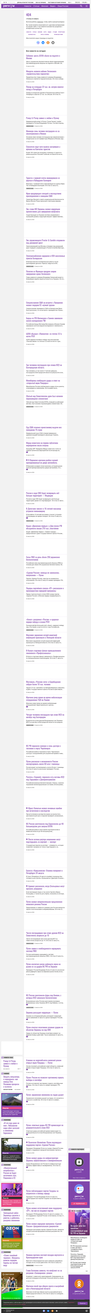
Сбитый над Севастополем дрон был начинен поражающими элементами (44, 397)
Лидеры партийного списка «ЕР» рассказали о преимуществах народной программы (45, 589)
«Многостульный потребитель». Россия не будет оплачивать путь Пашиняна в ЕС (10, 1173)
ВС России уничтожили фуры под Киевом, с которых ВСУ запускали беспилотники (43, 996)
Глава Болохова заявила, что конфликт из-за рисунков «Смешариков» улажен (44, 1271)
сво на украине (76, 1211)
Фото (45, 32)
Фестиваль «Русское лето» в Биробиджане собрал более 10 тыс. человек (43, 683)
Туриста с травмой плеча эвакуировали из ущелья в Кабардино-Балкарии (12, 1157)
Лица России (62, 6)
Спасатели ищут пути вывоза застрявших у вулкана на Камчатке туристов (12, 1112)
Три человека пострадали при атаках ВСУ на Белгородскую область (44, 366)
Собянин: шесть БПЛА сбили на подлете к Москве (43, 57)
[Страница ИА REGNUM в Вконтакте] (43, 42)
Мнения (44, 6)
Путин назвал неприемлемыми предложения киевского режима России (44, 903)
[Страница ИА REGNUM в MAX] (38, 42)
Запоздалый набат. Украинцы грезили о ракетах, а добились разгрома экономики (11, 1216)
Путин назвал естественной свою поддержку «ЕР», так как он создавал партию (44, 1209)
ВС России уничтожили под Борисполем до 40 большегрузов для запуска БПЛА (45, 825)
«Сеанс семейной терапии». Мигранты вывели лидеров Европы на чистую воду (11, 1260)
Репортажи (61, 32)
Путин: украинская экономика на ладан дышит (45, 1094)
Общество (6, 1108)
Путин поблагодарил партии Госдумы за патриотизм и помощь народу (42, 1192)
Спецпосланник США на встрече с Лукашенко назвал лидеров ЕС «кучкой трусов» (44, 304)
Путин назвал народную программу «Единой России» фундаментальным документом (43, 1225)
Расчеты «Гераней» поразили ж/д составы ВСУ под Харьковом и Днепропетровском (45, 778)
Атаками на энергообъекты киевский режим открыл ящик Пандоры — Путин (43, 1061)
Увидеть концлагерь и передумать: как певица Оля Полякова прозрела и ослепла (11, 1081)
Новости (27, 6)
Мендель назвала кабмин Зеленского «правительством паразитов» (41, 72)
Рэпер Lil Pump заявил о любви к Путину (10, 1063)
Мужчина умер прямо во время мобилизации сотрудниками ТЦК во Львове (44, 698)
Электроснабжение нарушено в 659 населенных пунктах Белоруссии (45, 257)
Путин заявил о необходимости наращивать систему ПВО (43, 949)
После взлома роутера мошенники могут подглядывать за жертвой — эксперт (43, 840)
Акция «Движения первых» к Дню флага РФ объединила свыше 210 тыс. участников (44, 527)
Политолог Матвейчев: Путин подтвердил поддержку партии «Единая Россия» (43, 1143)
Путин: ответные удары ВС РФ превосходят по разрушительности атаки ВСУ (44, 1126)
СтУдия (55, 32)
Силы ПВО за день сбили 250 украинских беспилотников (43, 558)
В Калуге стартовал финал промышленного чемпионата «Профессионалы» (43, 652)
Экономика (6, 1240)
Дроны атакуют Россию (25, 2)
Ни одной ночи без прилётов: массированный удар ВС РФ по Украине (79, 1229)
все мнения (17, 1089)
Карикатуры (31, 34)
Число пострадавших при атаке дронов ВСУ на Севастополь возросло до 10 (45, 934)
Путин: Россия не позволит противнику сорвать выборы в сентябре (45, 1078)
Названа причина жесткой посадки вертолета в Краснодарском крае (45, 1256)
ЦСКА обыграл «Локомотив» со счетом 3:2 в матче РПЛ (44, 335)
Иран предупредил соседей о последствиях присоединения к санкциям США (43, 194)
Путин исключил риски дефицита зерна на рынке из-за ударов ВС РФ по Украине (43, 965)
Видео (52, 6)
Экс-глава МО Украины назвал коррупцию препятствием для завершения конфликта (43, 210)
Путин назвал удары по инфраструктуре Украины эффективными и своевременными (44, 1159)
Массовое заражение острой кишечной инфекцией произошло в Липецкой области (43, 636)
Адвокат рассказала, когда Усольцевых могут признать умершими (45, 887)
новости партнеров (77, 1149)
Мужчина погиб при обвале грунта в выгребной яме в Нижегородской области (45, 1287)
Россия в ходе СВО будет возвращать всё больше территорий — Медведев (42, 494)
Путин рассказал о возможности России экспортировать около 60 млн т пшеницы (42, 762)
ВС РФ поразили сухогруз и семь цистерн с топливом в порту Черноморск (43, 747)
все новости (6, 1069)
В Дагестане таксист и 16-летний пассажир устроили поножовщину (43, 510)
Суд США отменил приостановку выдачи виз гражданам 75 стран (44, 428)
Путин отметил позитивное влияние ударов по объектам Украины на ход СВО (44, 1028)
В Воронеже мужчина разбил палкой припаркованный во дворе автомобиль (42, 461)
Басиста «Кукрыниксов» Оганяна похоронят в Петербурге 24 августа (44, 872)
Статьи (36, 6)
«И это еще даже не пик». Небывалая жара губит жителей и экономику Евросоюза (11, 1128)
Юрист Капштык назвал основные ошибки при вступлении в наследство (44, 809)
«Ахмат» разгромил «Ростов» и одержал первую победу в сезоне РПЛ (42, 620)
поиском (40, 22)
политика (7, 1120)
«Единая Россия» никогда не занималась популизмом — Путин (42, 574)
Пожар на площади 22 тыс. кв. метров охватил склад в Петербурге (45, 88)
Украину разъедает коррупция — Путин (42, 1012)
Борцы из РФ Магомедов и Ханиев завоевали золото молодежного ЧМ (44, 319)
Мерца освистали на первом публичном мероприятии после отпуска (42, 444)
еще (87, 1271)
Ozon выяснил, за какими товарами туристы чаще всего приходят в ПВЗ (11, 1245)
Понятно (82, 1303)
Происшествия (58, 34)
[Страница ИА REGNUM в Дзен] (53, 42)
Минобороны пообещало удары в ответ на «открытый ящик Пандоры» (43, 382)
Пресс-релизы (45, 34)
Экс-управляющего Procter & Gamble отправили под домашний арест (45, 241)
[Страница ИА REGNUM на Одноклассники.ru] (48, 42)
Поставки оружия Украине (57, 2)
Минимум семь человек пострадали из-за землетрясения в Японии (12, 1202)
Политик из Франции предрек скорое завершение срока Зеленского (41, 272)
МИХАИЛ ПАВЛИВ (7, 1089)
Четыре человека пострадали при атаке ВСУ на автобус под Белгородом (45, 716)
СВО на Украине (41, 2)
